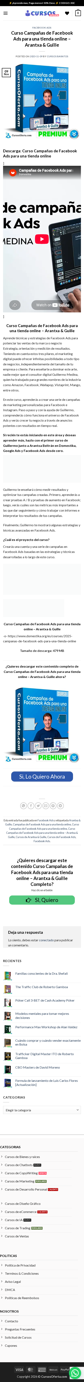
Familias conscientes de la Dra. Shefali (41, 973)
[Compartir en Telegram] (60, 805)
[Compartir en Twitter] (38, 805)
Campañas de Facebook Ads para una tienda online (42, 824)
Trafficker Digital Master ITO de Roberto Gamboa (44, 1056)
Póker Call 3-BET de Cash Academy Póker (45, 1000)
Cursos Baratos (57, 56)
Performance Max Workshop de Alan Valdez (46, 1027)
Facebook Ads (42, 27)
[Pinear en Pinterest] (53, 805)
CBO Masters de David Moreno (37, 1067)
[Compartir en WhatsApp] (23, 805)
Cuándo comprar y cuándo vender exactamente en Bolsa (48, 1042)
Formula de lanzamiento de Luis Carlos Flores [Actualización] (46, 1082)
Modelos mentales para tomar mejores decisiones (42, 1015)
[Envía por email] (45, 805)
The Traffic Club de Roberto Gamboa (41, 987)
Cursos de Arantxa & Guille (31, 837)
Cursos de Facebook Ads (61, 837)
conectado (46, 940)
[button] (5, 13)
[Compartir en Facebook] (31, 805)
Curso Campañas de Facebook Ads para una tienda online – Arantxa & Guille (42, 833)
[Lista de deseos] (67, 13)
